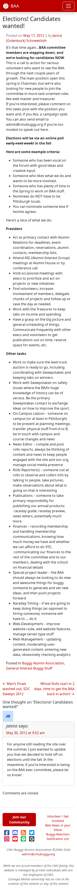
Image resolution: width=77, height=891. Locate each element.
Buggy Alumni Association (43, 663)
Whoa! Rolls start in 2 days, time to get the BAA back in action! (54, 688)
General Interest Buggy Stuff (29, 668)
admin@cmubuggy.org (38, 854)
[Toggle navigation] (68, 6)
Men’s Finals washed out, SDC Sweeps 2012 (16, 688)
